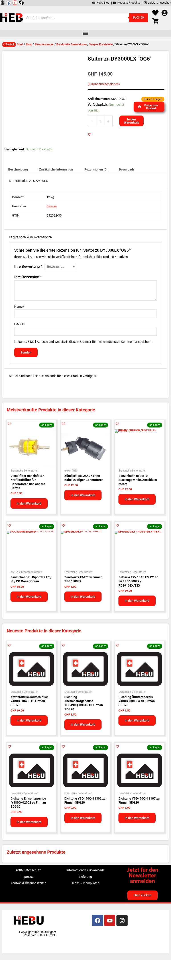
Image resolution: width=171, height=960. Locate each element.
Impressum (28, 876)
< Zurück (9, 44)
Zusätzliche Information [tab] (56, 169)
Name (19, 306)
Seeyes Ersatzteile (101, 44)
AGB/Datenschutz (28, 870)
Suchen (138, 17)
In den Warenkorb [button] (29, 503)
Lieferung (85, 876)
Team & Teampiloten (85, 883)
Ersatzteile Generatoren (71, 44)
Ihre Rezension (28, 277)
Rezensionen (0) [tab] (96, 169)
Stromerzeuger (44, 44)
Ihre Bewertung (28, 266)
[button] (85, 33)
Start (20, 44)
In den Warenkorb (131, 121)
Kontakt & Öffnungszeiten (28, 883)
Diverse (52, 206)
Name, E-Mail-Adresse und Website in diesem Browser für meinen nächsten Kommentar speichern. (85, 341)
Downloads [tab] (126, 169)
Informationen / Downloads (85, 870)
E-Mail (19, 324)
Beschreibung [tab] (18, 169)
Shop (29, 44)
